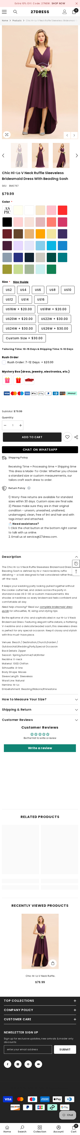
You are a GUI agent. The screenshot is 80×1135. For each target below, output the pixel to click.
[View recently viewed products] (76, 564)
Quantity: (8, 417)
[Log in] (65, 12)
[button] (67, 135)
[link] (20, 881)
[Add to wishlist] (67, 437)
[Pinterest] (28, 1064)
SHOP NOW (58, 3)
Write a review (40, 748)
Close (76, 3)
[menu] (4, 11)
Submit (65, 1049)
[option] (40, 3)
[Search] (15, 11)
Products (17, 20)
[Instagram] (18, 1064)
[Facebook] (7, 1064)
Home (5, 20)
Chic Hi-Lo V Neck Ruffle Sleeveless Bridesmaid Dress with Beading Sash (40, 976)
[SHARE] (75, 437)
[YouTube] (38, 1064)
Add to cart (31, 437)
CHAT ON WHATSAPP (40, 449)
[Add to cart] (53, 963)
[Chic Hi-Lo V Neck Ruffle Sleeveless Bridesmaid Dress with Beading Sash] (40, 941)
